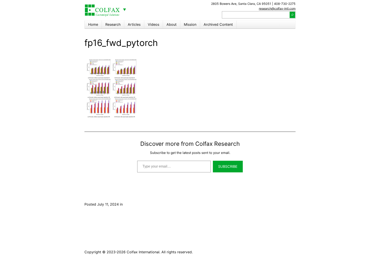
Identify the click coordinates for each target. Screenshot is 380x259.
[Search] (292, 15)
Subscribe (228, 166)
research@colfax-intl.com (277, 8)
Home (93, 24)
